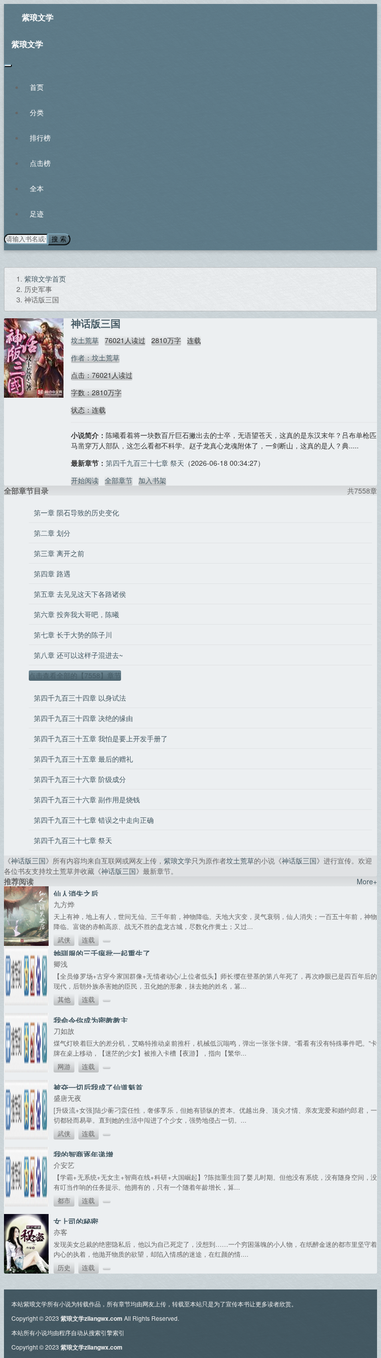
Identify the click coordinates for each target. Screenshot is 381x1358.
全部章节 (118, 480)
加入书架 (152, 480)
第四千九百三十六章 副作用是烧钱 (87, 799)
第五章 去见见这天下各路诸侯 (80, 594)
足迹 (37, 213)
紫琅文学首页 (45, 279)
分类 (37, 112)
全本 (37, 188)
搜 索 (59, 239)
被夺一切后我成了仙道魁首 (98, 1087)
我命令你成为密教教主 (91, 1020)
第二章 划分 (52, 533)
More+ (367, 881)
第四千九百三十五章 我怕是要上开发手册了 (101, 738)
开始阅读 (85, 480)
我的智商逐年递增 (83, 1154)
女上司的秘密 (76, 1221)
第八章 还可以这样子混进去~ (78, 655)
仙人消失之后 (76, 893)
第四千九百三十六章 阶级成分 (80, 779)
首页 (37, 87)
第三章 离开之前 (59, 553)
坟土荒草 (85, 340)
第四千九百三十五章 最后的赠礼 (83, 759)
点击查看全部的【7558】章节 (75, 675)
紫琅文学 (38, 17)
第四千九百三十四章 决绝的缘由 (83, 718)
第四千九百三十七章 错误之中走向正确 (94, 820)
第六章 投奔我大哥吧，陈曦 (76, 614)
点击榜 (40, 163)
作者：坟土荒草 (95, 357)
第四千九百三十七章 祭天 (145, 463)
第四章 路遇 (52, 573)
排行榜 (40, 138)
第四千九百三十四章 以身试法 (80, 698)
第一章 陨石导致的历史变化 (76, 512)
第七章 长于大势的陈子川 (73, 635)
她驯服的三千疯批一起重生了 (102, 953)
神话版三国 (28, 860)
